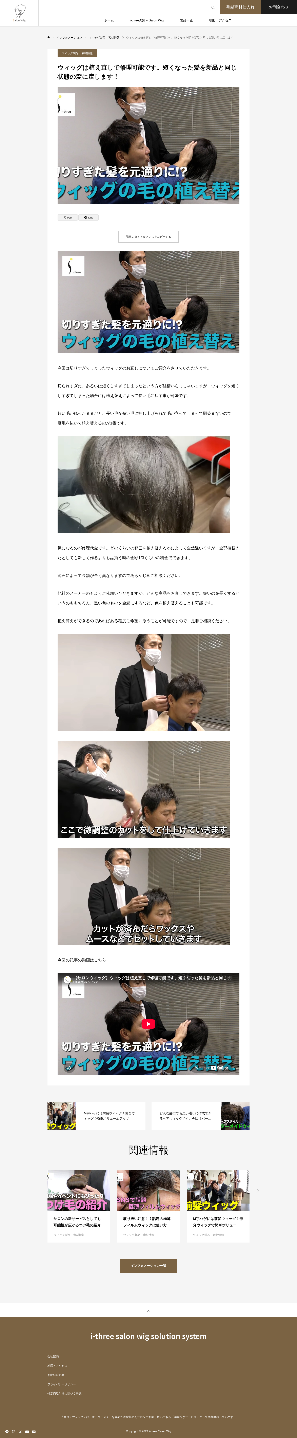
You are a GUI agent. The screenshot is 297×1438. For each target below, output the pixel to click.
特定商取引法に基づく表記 (64, 1393)
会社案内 (53, 1356)
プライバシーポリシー (61, 1384)
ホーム (109, 20)
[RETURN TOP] (148, 1310)
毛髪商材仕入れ (240, 7)
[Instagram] (13, 1431)
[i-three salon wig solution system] (19, 13)
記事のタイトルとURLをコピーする (148, 236)
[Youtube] (27, 1431)
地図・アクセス (220, 20)
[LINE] (7, 1431)
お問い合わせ (55, 1375)
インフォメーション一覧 (148, 1265)
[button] (39, 1190)
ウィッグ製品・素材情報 (77, 53)
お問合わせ (279, 7)
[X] (20, 1431)
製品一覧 (186, 20)
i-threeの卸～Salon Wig (147, 20)
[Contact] (34, 1431)
